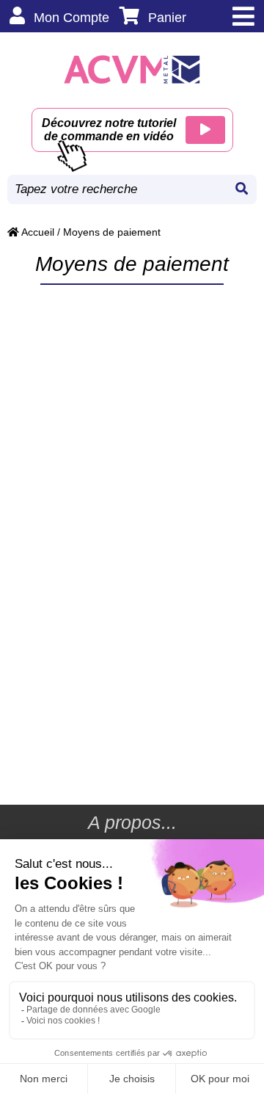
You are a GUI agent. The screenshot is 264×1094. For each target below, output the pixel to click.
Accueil (36, 232)
